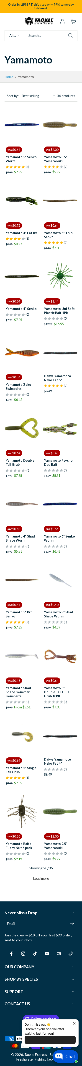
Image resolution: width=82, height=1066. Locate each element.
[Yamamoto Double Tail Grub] (22, 428)
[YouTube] (47, 954)
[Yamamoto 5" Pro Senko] (22, 580)
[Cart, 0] (72, 21)
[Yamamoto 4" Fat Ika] (22, 201)
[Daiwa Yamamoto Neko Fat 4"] (60, 736)
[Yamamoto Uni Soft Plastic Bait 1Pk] (60, 276)
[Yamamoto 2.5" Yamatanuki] (60, 811)
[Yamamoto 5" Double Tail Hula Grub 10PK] (60, 656)
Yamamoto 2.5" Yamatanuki (55, 846)
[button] (7, 21)
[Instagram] (23, 954)
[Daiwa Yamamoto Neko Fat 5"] (60, 352)
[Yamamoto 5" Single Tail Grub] (22, 736)
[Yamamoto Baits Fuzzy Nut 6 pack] (22, 811)
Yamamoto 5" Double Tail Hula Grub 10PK (56, 692)
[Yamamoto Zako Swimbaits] (22, 352)
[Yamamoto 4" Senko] (22, 276)
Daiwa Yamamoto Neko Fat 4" (57, 761)
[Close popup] (74, 1023)
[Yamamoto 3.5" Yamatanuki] (60, 125)
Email (11, 923)
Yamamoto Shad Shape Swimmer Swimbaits (18, 692)
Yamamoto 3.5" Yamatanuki (55, 159)
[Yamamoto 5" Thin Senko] (60, 201)
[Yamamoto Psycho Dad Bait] (60, 428)
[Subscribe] (72, 923)
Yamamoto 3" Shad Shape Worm (58, 614)
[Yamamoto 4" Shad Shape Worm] (22, 504)
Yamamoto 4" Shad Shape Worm (20, 538)
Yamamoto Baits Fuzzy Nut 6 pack (19, 846)
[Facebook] (11, 954)
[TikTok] (35, 954)
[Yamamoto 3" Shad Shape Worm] (60, 580)
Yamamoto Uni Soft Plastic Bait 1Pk (59, 311)
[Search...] (70, 35)
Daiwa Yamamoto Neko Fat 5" (57, 378)
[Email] (59, 954)
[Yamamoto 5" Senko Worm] (22, 125)
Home (9, 77)
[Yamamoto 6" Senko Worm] (60, 504)
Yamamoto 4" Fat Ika (22, 233)
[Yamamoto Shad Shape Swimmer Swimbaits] (22, 656)
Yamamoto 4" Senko (21, 309)
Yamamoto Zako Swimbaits (18, 387)
